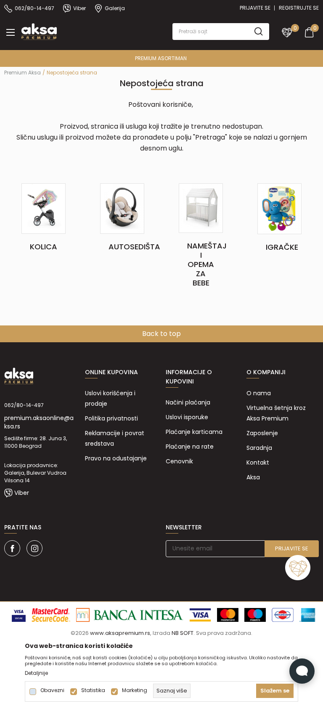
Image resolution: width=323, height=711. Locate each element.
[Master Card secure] (51, 615)
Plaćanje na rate (190, 446)
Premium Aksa (22, 72)
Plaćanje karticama (194, 432)
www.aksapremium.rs (120, 633)
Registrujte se (299, 7)
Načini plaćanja (188, 402)
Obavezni (52, 690)
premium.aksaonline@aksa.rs (39, 422)
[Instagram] (34, 548)
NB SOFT (182, 633)
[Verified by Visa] (19, 615)
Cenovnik (179, 461)
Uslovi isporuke (187, 417)
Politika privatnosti (111, 418)
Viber (21, 493)
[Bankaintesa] (129, 615)
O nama (258, 393)
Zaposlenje (262, 433)
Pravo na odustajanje (116, 458)
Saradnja (259, 448)
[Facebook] (12, 548)
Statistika (93, 690)
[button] (220, 31)
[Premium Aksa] (39, 30)
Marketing (134, 690)
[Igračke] (279, 208)
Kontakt (257, 462)
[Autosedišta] (122, 208)
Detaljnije (36, 673)
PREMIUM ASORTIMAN (161, 58)
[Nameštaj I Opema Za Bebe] (201, 208)
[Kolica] (43, 208)
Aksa (253, 477)
